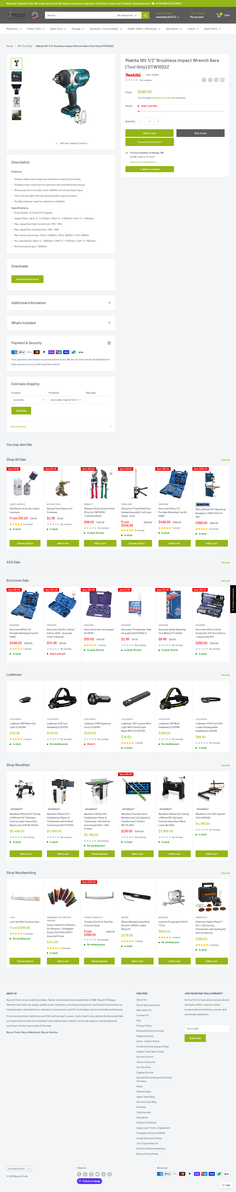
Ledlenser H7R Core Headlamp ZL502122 (57, 725)
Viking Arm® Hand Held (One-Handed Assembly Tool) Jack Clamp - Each (136, 512)
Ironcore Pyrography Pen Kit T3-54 (173, 923)
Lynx (12, 917)
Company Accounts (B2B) (150, 1132)
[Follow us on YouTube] (97, 1174)
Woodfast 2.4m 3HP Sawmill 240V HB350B (210, 815)
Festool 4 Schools (146, 1122)
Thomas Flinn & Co (93, 917)
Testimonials (143, 1112)
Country (16, 392)
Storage (76, 28)
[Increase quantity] (158, 121)
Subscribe (195, 1038)
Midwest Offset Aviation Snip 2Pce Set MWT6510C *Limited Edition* (99, 512)
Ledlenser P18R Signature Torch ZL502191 (97, 725)
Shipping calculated (162, 97)
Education (142, 1117)
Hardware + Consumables (104, 28)
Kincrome (163, 504)
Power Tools (34, 28)
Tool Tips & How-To (147, 1143)
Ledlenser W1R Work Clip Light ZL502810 (22, 725)
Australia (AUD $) (16, 1168)
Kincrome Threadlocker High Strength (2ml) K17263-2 (136, 631)
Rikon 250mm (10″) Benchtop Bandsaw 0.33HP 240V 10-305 (211, 513)
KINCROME (163, 625)
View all (225, 459)
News (139, 1086)
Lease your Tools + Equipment (153, 1127)
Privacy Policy (144, 1025)
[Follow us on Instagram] (91, 1174)
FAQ (138, 1020)
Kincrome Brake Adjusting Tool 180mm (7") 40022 (172, 631)
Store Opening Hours (148, 1004)
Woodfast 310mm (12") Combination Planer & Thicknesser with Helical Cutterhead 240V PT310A (60, 819)
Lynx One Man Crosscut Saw (24, 921)
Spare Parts (210, 28)
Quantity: (130, 121)
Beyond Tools (54, 504)
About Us (141, 999)
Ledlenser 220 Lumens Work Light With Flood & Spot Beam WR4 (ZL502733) (136, 727)
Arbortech (201, 917)
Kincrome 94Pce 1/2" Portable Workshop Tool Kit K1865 (172, 512)
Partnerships (143, 1091)
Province (54, 392)
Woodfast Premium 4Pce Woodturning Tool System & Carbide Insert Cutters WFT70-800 (135, 819)
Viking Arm (126, 504)
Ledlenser (15, 719)
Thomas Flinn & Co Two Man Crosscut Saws (98, 923)
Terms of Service (145, 1061)
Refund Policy (18, 426)
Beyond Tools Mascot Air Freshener (60, 510)
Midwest (88, 504)
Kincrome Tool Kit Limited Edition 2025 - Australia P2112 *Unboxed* (60, 633)
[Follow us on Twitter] (85, 1174)
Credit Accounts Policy (149, 1138)
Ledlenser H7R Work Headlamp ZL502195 (169, 725)
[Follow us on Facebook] (79, 1174)
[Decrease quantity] (141, 121)
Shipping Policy (145, 1035)
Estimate (21, 410)
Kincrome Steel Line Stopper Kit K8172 (99, 631)
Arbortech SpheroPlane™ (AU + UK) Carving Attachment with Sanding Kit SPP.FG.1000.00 (211, 927)
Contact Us (142, 1015)
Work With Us (143, 1010)
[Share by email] (222, 79)
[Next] (229, 507)
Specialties (172, 28)
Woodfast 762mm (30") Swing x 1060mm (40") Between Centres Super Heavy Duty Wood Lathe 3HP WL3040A (25, 819)
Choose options (25, 543)
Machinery (12, 28)
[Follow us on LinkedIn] (109, 1174)
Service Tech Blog (146, 1101)
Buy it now (200, 133)
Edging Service (144, 1072)
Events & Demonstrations (151, 1148)
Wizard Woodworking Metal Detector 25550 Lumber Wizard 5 (135, 925)
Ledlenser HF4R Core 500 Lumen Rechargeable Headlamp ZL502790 (209, 727)
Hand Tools (56, 28)
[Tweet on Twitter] (216, 79)
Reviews (141, 1106)
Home (9, 45)
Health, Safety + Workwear (142, 28)
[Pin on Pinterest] (210, 79)
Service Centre (144, 1056)
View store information (143, 161)
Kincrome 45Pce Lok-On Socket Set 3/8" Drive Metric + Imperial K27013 (211, 633)
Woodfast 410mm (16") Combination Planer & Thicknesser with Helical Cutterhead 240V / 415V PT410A (97, 821)
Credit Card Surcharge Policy (152, 1046)
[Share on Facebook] (204, 79)
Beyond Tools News (147, 1153)
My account (197, 16)
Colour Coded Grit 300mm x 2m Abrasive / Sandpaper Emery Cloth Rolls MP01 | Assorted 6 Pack (61, 930)
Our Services (143, 1067)
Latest (191, 28)
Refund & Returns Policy (150, 1030)
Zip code (91, 392)
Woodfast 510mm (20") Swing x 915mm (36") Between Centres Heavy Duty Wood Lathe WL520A (173, 819)
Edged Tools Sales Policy (150, 1051)
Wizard (124, 917)
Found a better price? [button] (150, 141)
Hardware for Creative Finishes (59, 919)
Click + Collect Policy (147, 1041)
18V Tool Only (24, 45)
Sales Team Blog (145, 1096)
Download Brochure (27, 279)
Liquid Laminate (17, 504)
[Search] (145, 15)
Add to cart (149, 133)
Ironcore (163, 917)
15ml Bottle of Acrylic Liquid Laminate (24, 510)
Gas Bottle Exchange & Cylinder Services (154, 1079)
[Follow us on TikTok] (103, 1174)
